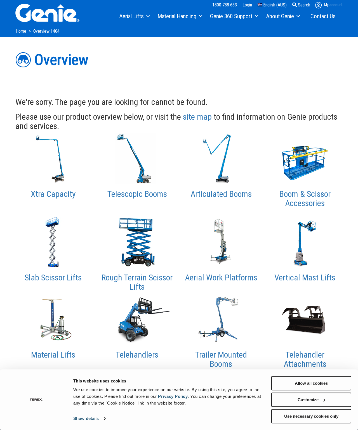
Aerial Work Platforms (221, 277)
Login (247, 5)
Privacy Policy (173, 396)
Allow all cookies (311, 383)
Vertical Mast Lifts (304, 277)
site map (197, 117)
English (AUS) (274, 5)
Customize (308, 399)
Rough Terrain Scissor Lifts (137, 282)
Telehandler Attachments (305, 359)
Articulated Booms (221, 194)
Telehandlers (137, 355)
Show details (86, 418)
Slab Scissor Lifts (53, 277)
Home (21, 31)
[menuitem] (134, 16)
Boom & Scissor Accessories (305, 198)
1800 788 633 (224, 5)
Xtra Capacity (53, 194)
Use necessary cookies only (311, 416)
